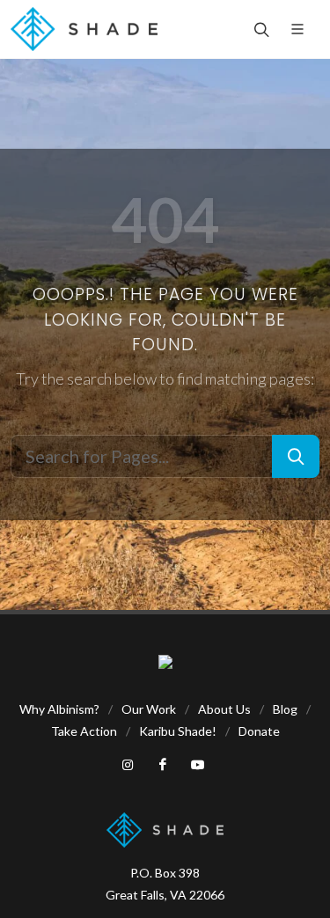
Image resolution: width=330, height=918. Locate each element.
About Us (224, 708)
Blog (285, 708)
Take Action (84, 730)
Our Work (148, 708)
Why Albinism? (59, 708)
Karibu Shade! (177, 730)
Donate (259, 730)
